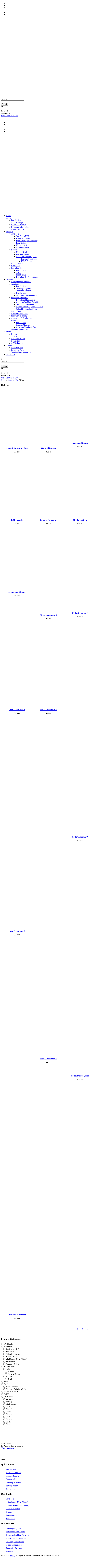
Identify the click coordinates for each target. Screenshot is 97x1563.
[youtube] (6, 1558)
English (9, 1377)
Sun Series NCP (22, 236)
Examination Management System (19, 14)
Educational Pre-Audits (25, 300)
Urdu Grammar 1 (80, 613)
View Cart (5, 116)
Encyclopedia (16, 268)
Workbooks (15, 266)
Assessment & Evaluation (21, 318)
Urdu (8, 1369)
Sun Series (10, 1351)
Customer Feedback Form (26, 327)
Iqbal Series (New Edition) (27, 241)
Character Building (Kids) (26, 257)
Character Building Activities (27, 302)
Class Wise (8, 1397)
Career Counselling (19, 311)
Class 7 (8, 1409)
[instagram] (11, 1558)
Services (9, 279)
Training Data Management (17, 10)
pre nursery (10, 1399)
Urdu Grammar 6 (80, 837)
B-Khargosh (16, 520)
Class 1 (8, 1424)
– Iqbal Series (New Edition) (17, 1505)
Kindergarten (11, 1404)
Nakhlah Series (22, 245)
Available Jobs (17, 348)
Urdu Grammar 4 (48, 709)
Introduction (16, 220)
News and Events (18, 338)
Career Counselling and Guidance (29, 307)
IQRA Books (26, 261)
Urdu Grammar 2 (48, 615)
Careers (9, 345)
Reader (14, 250)
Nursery (9, 1402)
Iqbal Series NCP (11, 1392)
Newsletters (15, 341)
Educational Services (19, 298)
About (8, 218)
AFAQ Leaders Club (19, 313)
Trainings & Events (13, 1482)
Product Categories (11, 1339)
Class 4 (8, 1417)
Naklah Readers (22, 252)
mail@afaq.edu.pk (13, 1460)
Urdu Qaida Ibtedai (17, 1315)
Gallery (14, 334)
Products (9, 231)
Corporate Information (20, 227)
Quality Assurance (23, 293)
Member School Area (19, 329)
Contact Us (10, 354)
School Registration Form (26, 309)
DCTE (6, 1394)
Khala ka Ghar (80, 520)
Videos (14, 336)
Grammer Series (22, 247)
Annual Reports (17, 229)
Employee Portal (17, 350)
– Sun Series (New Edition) (17, 1502)
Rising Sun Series (23, 238)
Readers (11, 1371)
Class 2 (8, 1422)
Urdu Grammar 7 (48, 1059)
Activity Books (17, 263)
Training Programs (23, 288)
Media (8, 332)
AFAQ (12, 1556)
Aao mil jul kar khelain (17, 448)
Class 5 (8, 1414)
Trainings (15, 284)
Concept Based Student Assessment (20, 12)
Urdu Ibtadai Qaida (80, 1076)
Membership (21, 275)
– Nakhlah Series (13, 1509)
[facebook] (2, 1558)
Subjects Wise (13, 380)
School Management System (17, 5)
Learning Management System (18, 8)
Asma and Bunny (80, 443)
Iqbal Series (21, 243)
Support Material (12, 3)
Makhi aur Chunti (16, 592)
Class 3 (8, 1419)
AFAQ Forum (16, 343)
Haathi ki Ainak (48, 448)
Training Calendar (23, 291)
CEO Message (17, 222)
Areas (18, 272)
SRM (6, 1382)
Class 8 (8, 1407)
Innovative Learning (19, 316)
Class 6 (8, 1412)
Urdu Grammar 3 (17, 709)
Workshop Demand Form (26, 295)
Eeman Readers (22, 254)
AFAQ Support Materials (21, 282)
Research (14, 320)
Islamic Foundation (29, 259)
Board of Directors (18, 225)
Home (8, 216)
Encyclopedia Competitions (27, 277)
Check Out (13, 116)
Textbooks (15, 234)
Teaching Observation (25, 304)
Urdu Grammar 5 (17, 931)
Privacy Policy (12, 1486)
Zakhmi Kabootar (48, 520)
